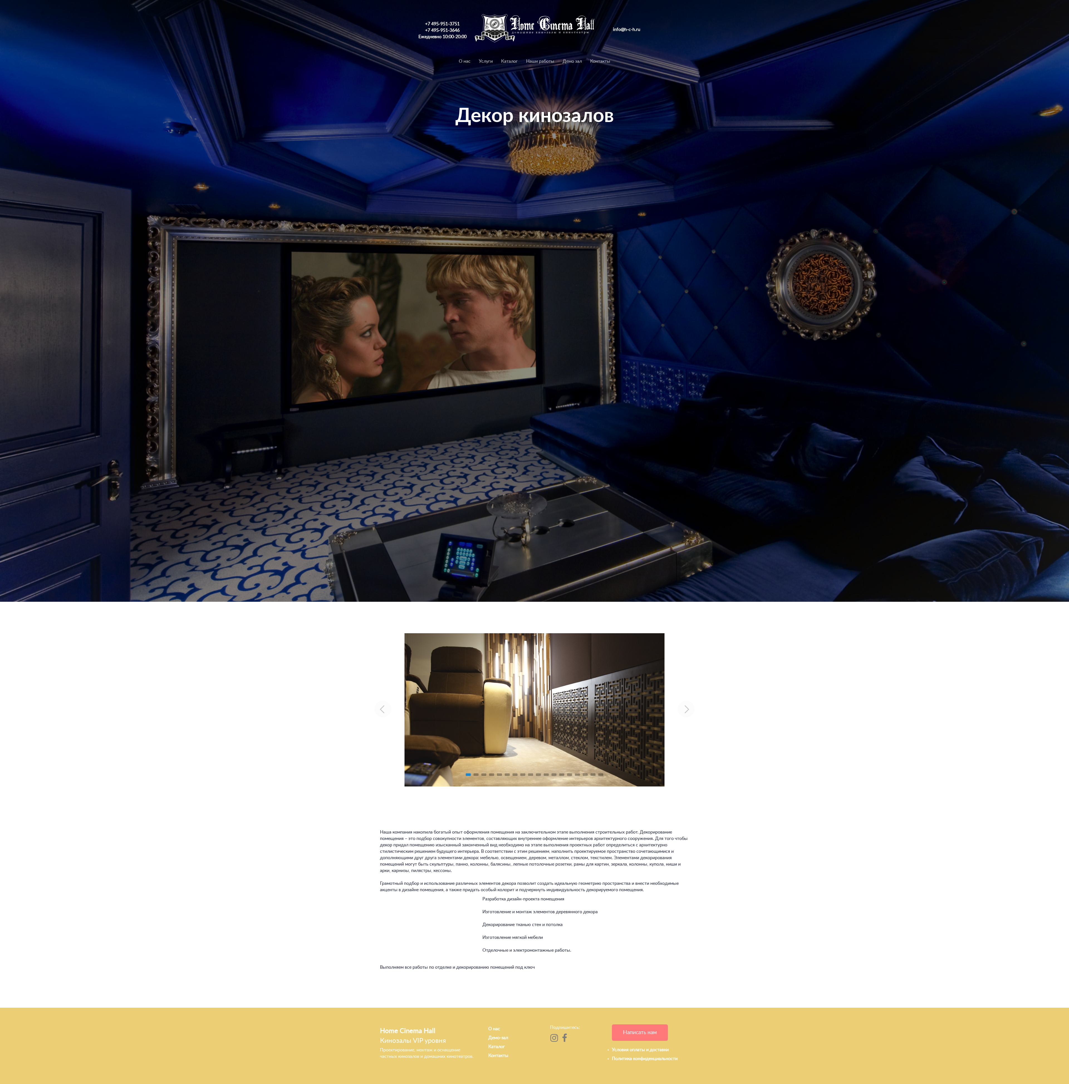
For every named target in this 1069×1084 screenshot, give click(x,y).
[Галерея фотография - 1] (534, 709)
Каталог (509, 61)
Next (686, 709)
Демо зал (572, 61)
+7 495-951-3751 (442, 24)
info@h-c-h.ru (626, 29)
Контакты (600, 61)
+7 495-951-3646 (442, 30)
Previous (382, 709)
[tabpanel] (534, 709)
